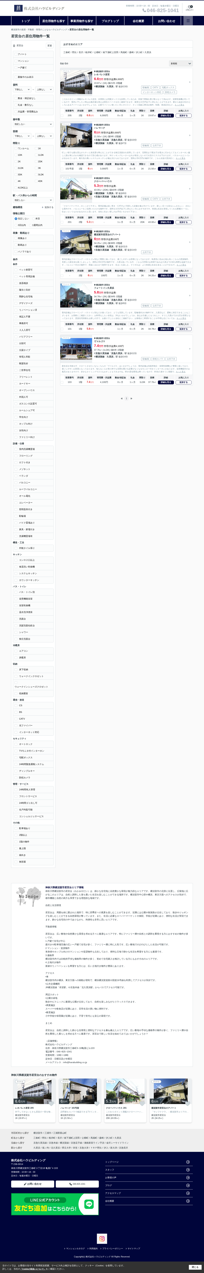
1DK (20, 155)
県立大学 (66, 1147)
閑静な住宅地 (26, 296)
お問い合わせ (166, 21)
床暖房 (22, 657)
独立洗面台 (24, 639)
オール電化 (24, 496)
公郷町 (97, 52)
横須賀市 (100, 71)
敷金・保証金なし (27, 98)
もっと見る (179, 105)
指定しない (23, 218)
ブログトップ (110, 21)
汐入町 (139, 52)
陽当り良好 (24, 290)
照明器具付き (26, 509)
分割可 (22, 343)
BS (20, 712)
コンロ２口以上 (27, 560)
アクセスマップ (113, 1193)
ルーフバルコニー (28, 489)
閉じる (195, 1267)
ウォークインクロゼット (31, 676)
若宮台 (107, 71)
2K (19, 161)
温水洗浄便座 (26, 612)
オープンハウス (27, 390)
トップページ (112, 1162)
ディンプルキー (27, 771)
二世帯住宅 (24, 370)
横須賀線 (100, 86)
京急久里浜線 (102, 140)
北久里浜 (55, 1147)
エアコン (23, 651)
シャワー (23, 632)
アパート (22, 54)
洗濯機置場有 (26, 536)
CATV (22, 718)
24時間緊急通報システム (31, 764)
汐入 (106, 1147)
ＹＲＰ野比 (96, 1147)
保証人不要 (24, 316)
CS (20, 705)
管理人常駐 (24, 356)
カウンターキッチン (29, 580)
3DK (20, 174)
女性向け (23, 430)
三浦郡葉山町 (60, 1133)
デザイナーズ (26, 303)
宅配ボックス (26, 757)
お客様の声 (110, 1177)
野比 (74, 52)
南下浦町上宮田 (110, 52)
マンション (23, 61)
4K (19, 181)
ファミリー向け (27, 437)
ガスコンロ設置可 (28, 403)
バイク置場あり (27, 522)
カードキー (24, 383)
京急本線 (53, 1142)
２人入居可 (24, 330)
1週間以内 (37, 225)
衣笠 (75, 1147)
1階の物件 (24, 841)
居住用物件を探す (53, 21)
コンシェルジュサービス (31, 816)
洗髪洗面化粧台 (27, 625)
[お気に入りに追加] (51, 1103)
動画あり (22, 245)
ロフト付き (24, 462)
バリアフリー (26, 336)
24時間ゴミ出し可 (28, 803)
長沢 (81, 52)
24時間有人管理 (27, 789)
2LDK (20, 168)
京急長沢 (123, 1147)
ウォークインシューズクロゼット (31, 686)
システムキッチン (28, 573)
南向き (22, 855)
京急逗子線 (77, 1142)
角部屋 (22, 861)
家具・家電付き (27, 529)
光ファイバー (26, 725)
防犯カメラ (24, 777)
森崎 (131, 52)
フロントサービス (28, 796)
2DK (40, 161)
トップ (25, 21)
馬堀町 (123, 52)
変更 (49, 45)
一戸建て (22, 67)
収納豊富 (23, 693)
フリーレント (26, 377)
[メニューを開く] (188, 21)
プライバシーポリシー (112, 1248)
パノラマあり (24, 251)
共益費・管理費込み (28, 111)
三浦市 (47, 1133)
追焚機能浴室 (26, 598)
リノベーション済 (28, 310)
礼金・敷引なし (25, 105)
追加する (183, 115)
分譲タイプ (24, 350)
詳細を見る (166, 115)
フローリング (26, 455)
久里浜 (148, 52)
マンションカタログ (75, 1248)
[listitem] (34, 1101)
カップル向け (26, 423)
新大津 (113, 1147)
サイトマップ (134, 1248)
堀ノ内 (45, 1147)
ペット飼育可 (26, 269)
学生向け (23, 417)
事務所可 (23, 323)
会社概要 (138, 21)
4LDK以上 (23, 187)
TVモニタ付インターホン (31, 751)
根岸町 (88, 52)
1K (39, 148)
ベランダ (23, 476)
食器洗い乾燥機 (27, 566)
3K (39, 168)
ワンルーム (23, 148)
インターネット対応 (29, 732)
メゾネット (24, 469)
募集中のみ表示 (25, 77)
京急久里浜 (116, 140)
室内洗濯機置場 (27, 449)
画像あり (22, 238)
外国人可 (23, 397)
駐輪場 (22, 516)
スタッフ (109, 1169)
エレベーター (26, 502)
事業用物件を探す (81, 21)
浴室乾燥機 (24, 605)
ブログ (108, 1185)
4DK (40, 181)
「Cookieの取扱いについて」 (33, 1269)
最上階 (22, 848)
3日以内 (22, 225)
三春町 (66, 52)
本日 (37, 218)
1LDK (41, 155)
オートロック (26, 744)
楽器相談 (23, 283)
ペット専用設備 (27, 276)
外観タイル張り (27, 548)
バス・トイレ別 (27, 592)
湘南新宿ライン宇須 (94, 1142)
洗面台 (22, 619)
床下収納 (23, 669)
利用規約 (93, 1248)
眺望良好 (23, 363)
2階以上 (23, 835)
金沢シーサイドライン (117, 1142)
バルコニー (24, 482)
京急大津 (84, 1147)
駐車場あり (24, 828)
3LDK (41, 174)
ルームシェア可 (27, 410)
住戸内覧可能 (26, 809)
